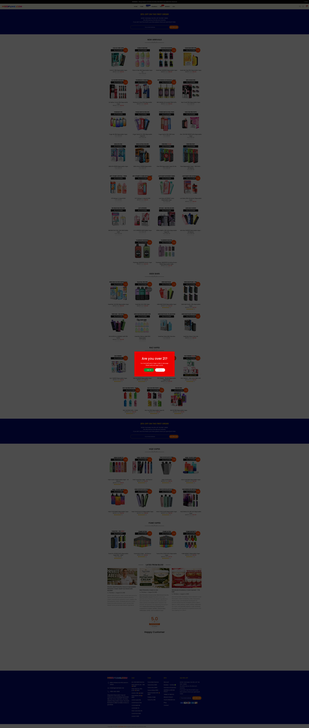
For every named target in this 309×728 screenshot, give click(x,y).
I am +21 (149, 370)
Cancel (160, 370)
